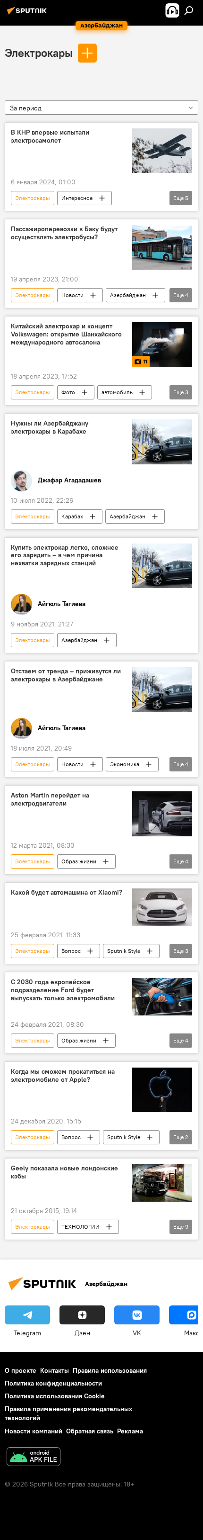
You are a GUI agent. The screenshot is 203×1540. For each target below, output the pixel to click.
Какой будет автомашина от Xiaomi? (66, 892)
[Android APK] (33, 1457)
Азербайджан (128, 295)
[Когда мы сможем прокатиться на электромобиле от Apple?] (162, 1090)
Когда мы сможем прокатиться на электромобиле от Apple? (63, 1076)
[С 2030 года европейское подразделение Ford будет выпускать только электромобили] (162, 996)
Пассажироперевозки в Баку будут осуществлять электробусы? (64, 233)
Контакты (54, 1370)
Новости (72, 295)
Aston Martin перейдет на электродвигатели (50, 799)
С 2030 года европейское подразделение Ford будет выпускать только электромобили (63, 990)
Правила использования (110, 1370)
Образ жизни (78, 861)
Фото (68, 392)
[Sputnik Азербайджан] (28, 14)
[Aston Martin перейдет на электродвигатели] (162, 813)
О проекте (20, 1370)
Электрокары (39, 52)
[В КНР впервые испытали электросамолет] (162, 150)
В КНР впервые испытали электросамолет (50, 136)
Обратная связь (89, 1431)
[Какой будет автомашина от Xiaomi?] (162, 907)
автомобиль (117, 392)
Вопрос (71, 950)
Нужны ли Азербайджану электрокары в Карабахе (49, 427)
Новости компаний (33, 1431)
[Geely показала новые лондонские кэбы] (162, 1183)
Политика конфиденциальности (53, 1383)
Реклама (130, 1431)
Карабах (72, 516)
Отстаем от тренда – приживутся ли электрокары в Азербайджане (66, 675)
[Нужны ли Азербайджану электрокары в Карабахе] (162, 441)
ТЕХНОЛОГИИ (80, 1226)
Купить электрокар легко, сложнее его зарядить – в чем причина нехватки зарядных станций (64, 556)
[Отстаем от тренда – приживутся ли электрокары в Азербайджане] (162, 689)
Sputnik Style (123, 950)
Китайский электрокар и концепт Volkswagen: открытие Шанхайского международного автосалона (66, 334)
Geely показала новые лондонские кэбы (64, 1172)
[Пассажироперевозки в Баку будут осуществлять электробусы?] (162, 247)
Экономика (124, 764)
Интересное (77, 197)
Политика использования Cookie (55, 1396)
